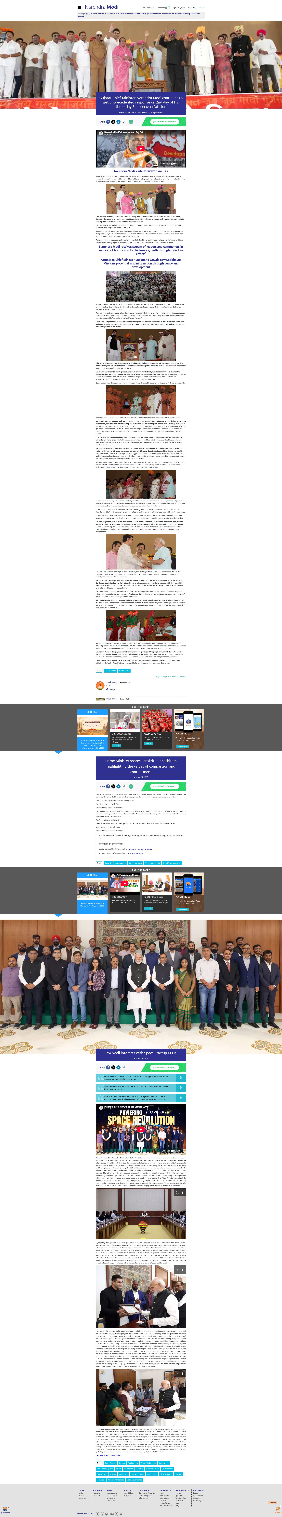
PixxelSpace (152, 1474)
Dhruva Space (166, 1474)
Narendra (102, 7)
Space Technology (148, 1463)
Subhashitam (120, 863)
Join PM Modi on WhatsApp (164, 121)
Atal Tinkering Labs (105, 1468)
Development (110, 670)
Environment (167, 1468)
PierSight (101, 1479)
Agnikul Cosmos (137, 1474)
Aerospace (123, 1474)
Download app (6, 1513)
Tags (99, 670)
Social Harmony (135, 863)
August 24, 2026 (136, 853)
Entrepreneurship (152, 863)
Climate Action (152, 1468)
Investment (164, 1463)
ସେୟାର (112, 689)
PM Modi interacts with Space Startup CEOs (141, 1053)
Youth (118, 1468)
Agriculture (102, 1474)
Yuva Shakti (128, 1468)
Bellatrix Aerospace (116, 1479)
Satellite (139, 1468)
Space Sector (110, 1463)
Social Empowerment (172, 863)
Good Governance (134, 1479)
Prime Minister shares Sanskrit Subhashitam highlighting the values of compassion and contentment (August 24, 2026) (92, 744)
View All (116, 746)
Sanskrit (108, 863)
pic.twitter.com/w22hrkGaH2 (140, 849)
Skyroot (113, 1474)
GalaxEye (178, 1474)
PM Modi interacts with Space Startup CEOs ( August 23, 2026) (92, 904)
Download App (182, 746)
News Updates (98, 13)
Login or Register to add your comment (171, 676)
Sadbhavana (124, 670)
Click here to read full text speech (108, 1455)
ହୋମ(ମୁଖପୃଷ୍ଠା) (84, 13)
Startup (122, 1463)
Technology (133, 1463)
